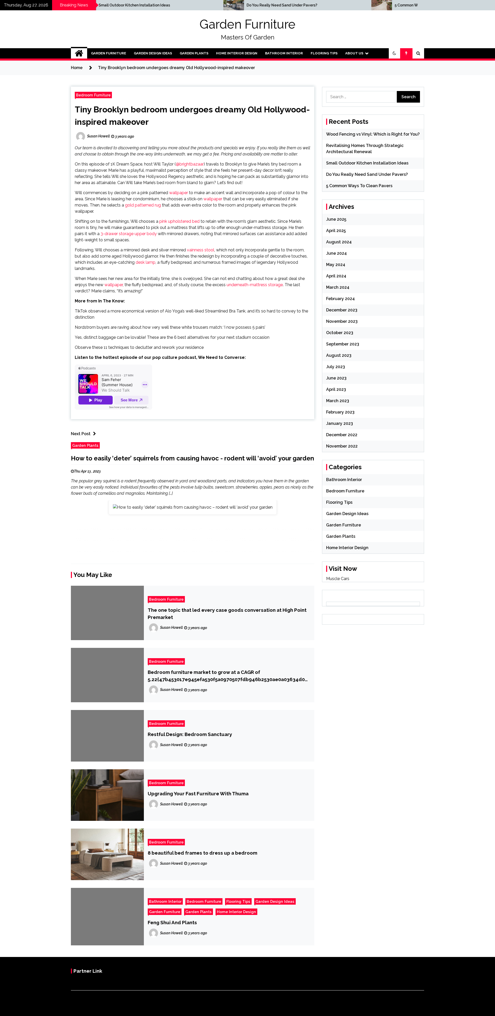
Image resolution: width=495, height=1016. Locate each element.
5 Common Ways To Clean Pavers (370, 5)
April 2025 (336, 230)
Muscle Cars (337, 578)
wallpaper (178, 192)
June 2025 (336, 219)
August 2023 (338, 355)
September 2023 (342, 344)
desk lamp (145, 262)
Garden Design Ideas (153, 53)
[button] (394, 53)
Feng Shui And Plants (172, 922)
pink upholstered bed (179, 221)
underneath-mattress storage (255, 284)
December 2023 (341, 310)
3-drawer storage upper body (129, 233)
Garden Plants (194, 53)
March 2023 (337, 400)
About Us (354, 53)
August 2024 (339, 241)
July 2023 (335, 366)
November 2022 (342, 446)
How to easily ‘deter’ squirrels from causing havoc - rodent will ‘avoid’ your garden (192, 458)
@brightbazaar (190, 164)
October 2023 (339, 332)
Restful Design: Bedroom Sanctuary (190, 734)
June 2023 (336, 378)
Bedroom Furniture (93, 95)
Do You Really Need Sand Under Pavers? (228, 5)
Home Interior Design (236, 53)
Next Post (80, 433)
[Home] (79, 53)
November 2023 (342, 321)
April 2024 (336, 276)
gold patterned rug (143, 205)
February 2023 (340, 412)
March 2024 (337, 287)
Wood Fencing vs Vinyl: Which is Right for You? (373, 134)
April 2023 (336, 389)
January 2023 (339, 423)
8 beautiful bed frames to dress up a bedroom (202, 853)
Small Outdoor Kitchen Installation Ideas (81, 5)
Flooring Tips (324, 53)
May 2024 (335, 264)
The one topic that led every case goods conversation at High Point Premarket (227, 613)
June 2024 (336, 253)
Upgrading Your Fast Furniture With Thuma (198, 793)
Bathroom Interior (284, 53)
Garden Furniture (247, 24)
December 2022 (341, 434)
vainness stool (200, 249)
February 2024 (340, 298)
